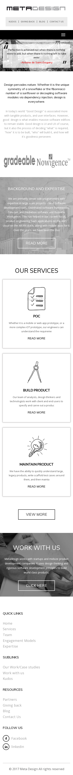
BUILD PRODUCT (36, 390)
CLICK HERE (36, 585)
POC (36, 316)
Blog (42, 21)
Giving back (28, 21)
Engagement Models (19, 640)
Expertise (10, 646)
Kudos (12, 21)
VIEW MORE (36, 514)
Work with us (13, 673)
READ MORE (37, 243)
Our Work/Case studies (21, 667)
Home (7, 623)
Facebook (19, 738)
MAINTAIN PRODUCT (36, 464)
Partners (10, 699)
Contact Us (56, 21)
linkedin (17, 746)
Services (9, 629)
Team (7, 634)
